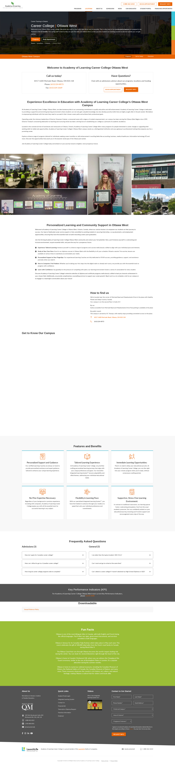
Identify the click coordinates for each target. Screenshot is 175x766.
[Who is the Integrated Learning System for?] (95, 705)
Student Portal (145, 8)
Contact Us (61, 702)
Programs (77, 8)
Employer (61, 716)
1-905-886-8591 (29, 723)
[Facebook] (22, 733)
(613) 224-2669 (55, 88)
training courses (115, 31)
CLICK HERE (90, 596)
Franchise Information (64, 712)
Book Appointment (147, 4)
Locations (88, 8)
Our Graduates (131, 8)
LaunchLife (81, 749)
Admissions (110, 8)
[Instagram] (25, 733)
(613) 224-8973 (57, 84)
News (120, 8)
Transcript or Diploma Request (67, 709)
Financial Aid (62, 706)
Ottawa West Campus (31, 56)
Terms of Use (104, 761)
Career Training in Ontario (39, 21)
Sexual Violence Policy (31, 609)
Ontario (47, 43)
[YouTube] (31, 733)
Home (33, 43)
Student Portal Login (64, 696)
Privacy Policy (114, 761)
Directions (151, 56)
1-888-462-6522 (129, 4)
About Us (99, 8)
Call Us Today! (139, 56)
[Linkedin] (28, 733)
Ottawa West (56, 43)
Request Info (165, 4)
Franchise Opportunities (163, 8)
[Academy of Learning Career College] (13, 5)
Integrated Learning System (66, 699)
